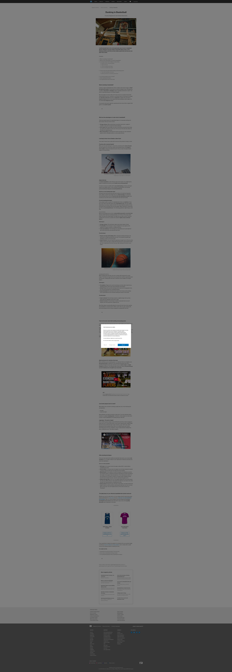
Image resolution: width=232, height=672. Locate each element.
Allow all (123, 344)
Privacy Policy (116, 340)
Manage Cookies (112, 344)
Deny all (105, 344)
